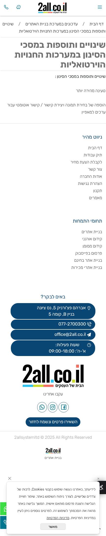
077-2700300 (71, 324)
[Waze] (18, 7)
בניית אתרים (92, 231)
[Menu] (100, 7)
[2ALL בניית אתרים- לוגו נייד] (59, 7)
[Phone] (6, 7)
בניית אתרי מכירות (86, 267)
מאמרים (95, 197)
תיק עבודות (93, 154)
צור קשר (95, 169)
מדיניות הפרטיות (58, 518)
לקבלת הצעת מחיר (86, 162)
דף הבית (95, 147)
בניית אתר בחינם (88, 260)
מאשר (53, 527)
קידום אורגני (92, 238)
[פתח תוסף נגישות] (101, 487)
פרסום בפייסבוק (88, 253)
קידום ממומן (92, 246)
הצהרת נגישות (89, 183)
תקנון (97, 190)
